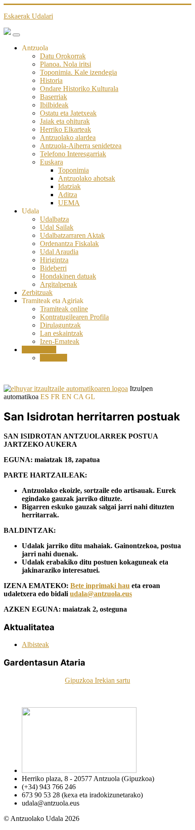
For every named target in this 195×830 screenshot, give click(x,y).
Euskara (51, 162)
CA (78, 397)
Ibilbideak (54, 105)
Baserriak (53, 97)
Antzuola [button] (35, 48)
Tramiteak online (64, 309)
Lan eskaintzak (61, 333)
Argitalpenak (58, 284)
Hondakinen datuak (68, 276)
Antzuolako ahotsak (86, 178)
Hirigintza (54, 260)
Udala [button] (30, 211)
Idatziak (69, 186)
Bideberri (53, 268)
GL (90, 397)
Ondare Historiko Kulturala (79, 88)
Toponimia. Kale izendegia (78, 72)
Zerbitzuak (37, 292)
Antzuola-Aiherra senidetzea (81, 146)
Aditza (67, 194)
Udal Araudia (59, 252)
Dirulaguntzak (60, 325)
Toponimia (73, 170)
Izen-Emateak (59, 341)
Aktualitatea (39, 349)
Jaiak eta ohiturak (65, 121)
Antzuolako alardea (68, 137)
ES (44, 397)
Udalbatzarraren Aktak (72, 235)
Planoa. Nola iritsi (65, 64)
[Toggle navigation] (16, 35)
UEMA (69, 203)
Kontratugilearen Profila (74, 317)
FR (55, 397)
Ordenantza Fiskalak (69, 243)
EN (67, 397)
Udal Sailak (56, 227)
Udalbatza (54, 219)
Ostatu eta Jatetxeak (68, 113)
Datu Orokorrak (63, 56)
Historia (51, 80)
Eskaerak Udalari (28, 16)
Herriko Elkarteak (65, 129)
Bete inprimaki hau (100, 585)
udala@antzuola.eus (101, 594)
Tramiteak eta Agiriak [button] (52, 300)
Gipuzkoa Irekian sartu (97, 680)
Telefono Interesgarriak (73, 154)
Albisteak (53, 358)
